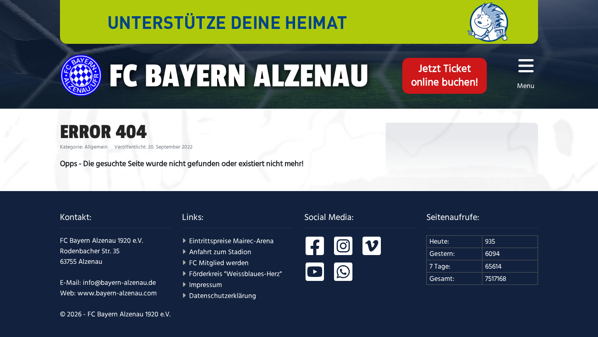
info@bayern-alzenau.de (119, 282)
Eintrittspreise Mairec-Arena (231, 241)
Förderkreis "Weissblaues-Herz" (235, 274)
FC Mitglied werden (219, 263)
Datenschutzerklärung (222, 296)
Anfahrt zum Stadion (220, 252)
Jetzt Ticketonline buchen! (444, 75)
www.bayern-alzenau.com (117, 293)
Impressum (205, 285)
